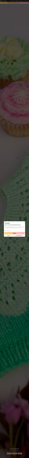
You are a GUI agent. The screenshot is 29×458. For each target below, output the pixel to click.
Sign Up (14, 233)
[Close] (24, 222)
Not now (8, 235)
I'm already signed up (19, 235)
